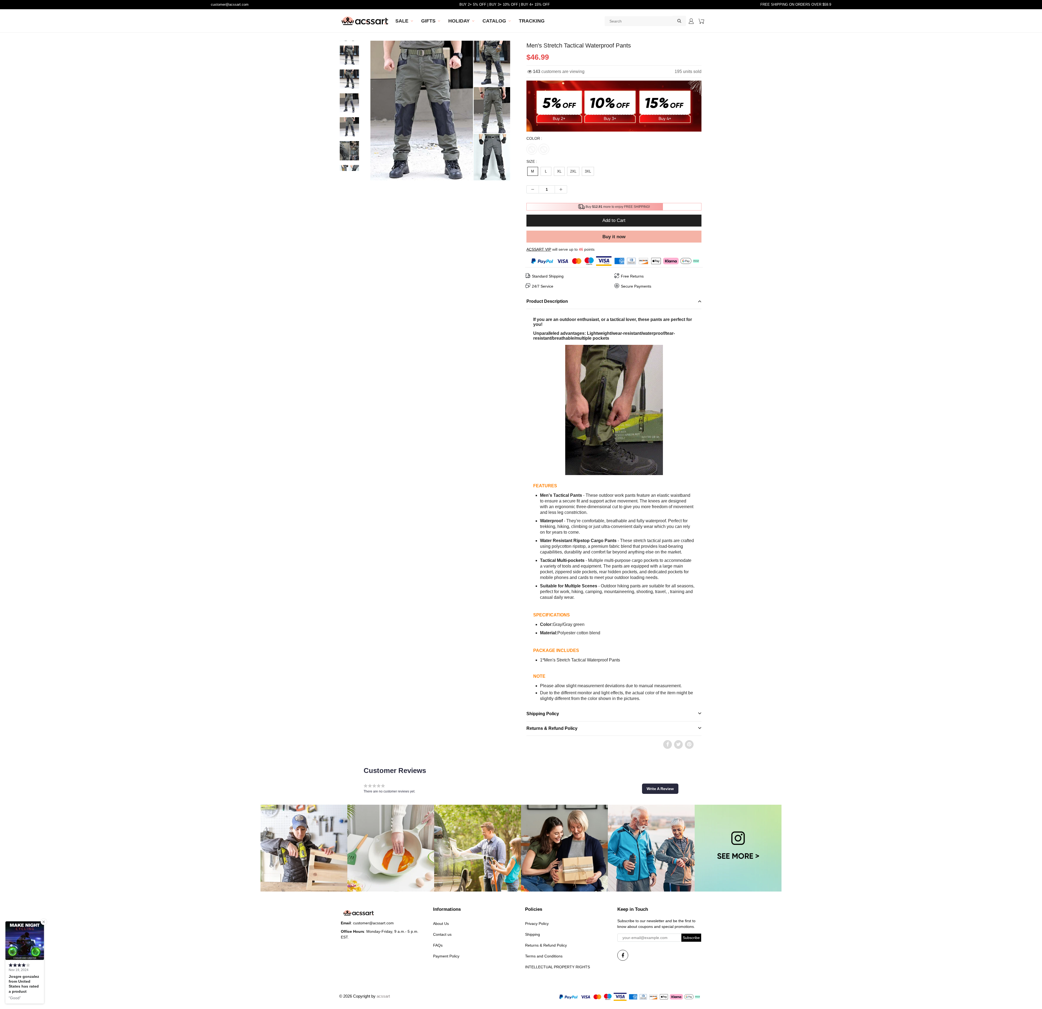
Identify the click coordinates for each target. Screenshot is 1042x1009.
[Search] (679, 21)
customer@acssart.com (230, 4)
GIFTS (428, 21)
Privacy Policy (537, 923)
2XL (573, 171)
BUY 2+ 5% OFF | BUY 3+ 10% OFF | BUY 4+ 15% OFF (504, 4)
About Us (441, 923)
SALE (401, 21)
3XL (588, 171)
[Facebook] (622, 955)
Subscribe (691, 937)
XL (559, 171)
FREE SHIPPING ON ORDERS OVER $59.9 (795, 4)
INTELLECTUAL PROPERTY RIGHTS (557, 967)
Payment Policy (446, 956)
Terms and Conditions (544, 956)
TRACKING (532, 21)
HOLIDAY (459, 21)
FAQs (438, 945)
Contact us (442, 934)
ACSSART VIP (538, 249)
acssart (383, 996)
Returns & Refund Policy (546, 945)
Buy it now (613, 236)
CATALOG (494, 21)
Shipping (532, 934)
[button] (660, 789)
